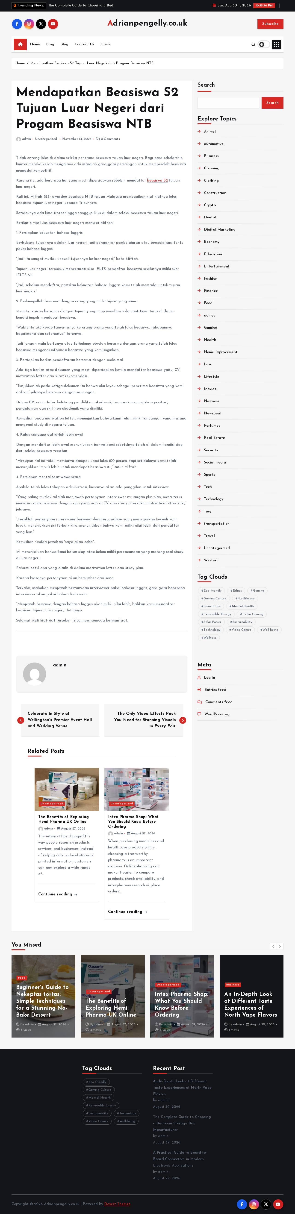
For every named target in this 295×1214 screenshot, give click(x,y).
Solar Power (212, 622)
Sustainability (242, 622)
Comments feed (219, 702)
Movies (210, 389)
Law (207, 364)
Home (35, 44)
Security (211, 450)
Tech (208, 487)
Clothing (211, 181)
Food (208, 303)
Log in (209, 678)
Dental (210, 217)
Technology (214, 499)
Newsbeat (213, 413)
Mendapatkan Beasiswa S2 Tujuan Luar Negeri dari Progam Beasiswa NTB (92, 63)
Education (213, 254)
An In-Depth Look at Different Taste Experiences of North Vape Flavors (182, 1087)
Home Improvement (221, 352)
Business (211, 156)
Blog (50, 44)
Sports (209, 475)
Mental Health (243, 606)
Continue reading (56, 894)
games (209, 315)
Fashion (210, 279)
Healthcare (246, 598)
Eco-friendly (212, 590)
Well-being (270, 630)
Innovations (212, 606)
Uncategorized (46, 139)
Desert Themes (117, 1204)
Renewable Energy (217, 614)
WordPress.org (217, 714)
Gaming (210, 328)
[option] (43, 996)
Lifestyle (211, 377)
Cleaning (211, 168)
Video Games (241, 630)
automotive (214, 144)
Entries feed (215, 690)
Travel (209, 536)
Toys (208, 511)
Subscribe (270, 24)
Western (211, 560)
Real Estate (214, 438)
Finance (211, 291)
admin (26, 139)
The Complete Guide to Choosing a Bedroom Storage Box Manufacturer (182, 1123)
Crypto (210, 205)
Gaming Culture (215, 598)
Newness (211, 401)
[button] (273, 946)
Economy (211, 242)
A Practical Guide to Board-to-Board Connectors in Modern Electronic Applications (180, 1159)
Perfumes (212, 426)
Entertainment (217, 266)
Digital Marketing (220, 230)
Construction (215, 193)
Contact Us (84, 44)
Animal (210, 132)
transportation (217, 524)
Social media (215, 462)
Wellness (210, 637)
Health (210, 340)
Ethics (237, 590)
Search (206, 85)
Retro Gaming (252, 614)
